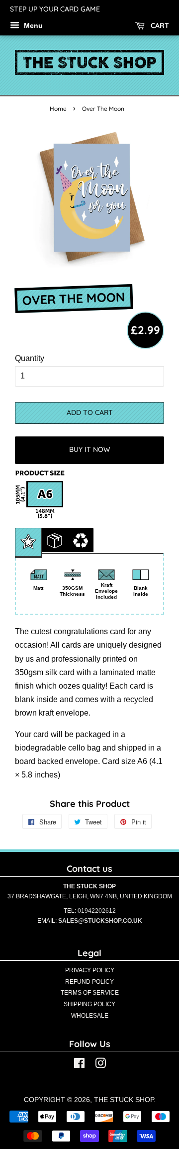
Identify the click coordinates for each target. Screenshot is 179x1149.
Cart (159, 25)
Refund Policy (89, 982)
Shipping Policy (89, 1004)
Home (58, 108)
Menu (32, 25)
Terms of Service (90, 993)
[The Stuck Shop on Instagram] (100, 1065)
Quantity (29, 358)
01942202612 (97, 911)
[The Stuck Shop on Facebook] (79, 1065)
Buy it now (89, 449)
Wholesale (89, 1016)
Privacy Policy (89, 970)
